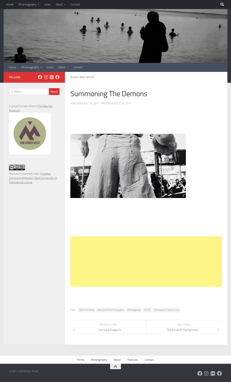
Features (132, 359)
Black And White (82, 77)
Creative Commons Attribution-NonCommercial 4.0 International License (33, 178)
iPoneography (99, 359)
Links (47, 4)
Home (9, 4)
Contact (75, 4)
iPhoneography (27, 4)
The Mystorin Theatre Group (166, 310)
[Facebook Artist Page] (57, 77)
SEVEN (147, 310)
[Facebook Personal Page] (40, 77)
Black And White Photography (110, 310)
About (59, 4)
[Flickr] (51, 77)
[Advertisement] (146, 261)
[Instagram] (46, 77)
